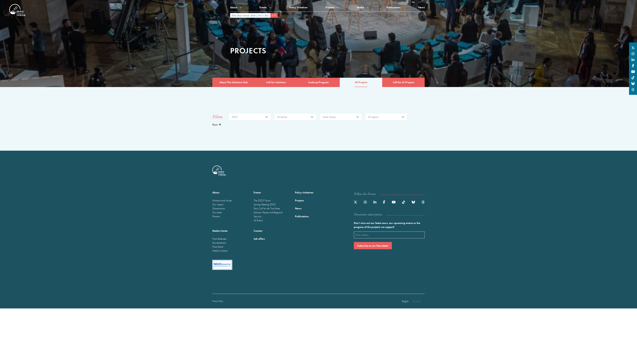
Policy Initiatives (298, 7)
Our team (217, 212)
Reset (215, 124)
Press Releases (219, 238)
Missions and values (222, 200)
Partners (216, 216)
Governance (218, 208)
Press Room (217, 246)
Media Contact (220, 250)
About (234, 7)
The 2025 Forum (262, 200)
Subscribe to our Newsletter (373, 245)
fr (419, 2)
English (405, 301)
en (413, 2)
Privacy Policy (217, 301)
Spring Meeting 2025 (265, 204)
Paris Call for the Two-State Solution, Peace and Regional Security (268, 212)
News (421, 7)
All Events (258, 220)
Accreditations (219, 242)
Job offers (259, 238)
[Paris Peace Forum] (17, 4)
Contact (258, 230)
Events (263, 7)
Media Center (220, 230)
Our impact (217, 204)
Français (417, 301)
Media (361, 7)
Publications (393, 7)
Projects (330, 7)
